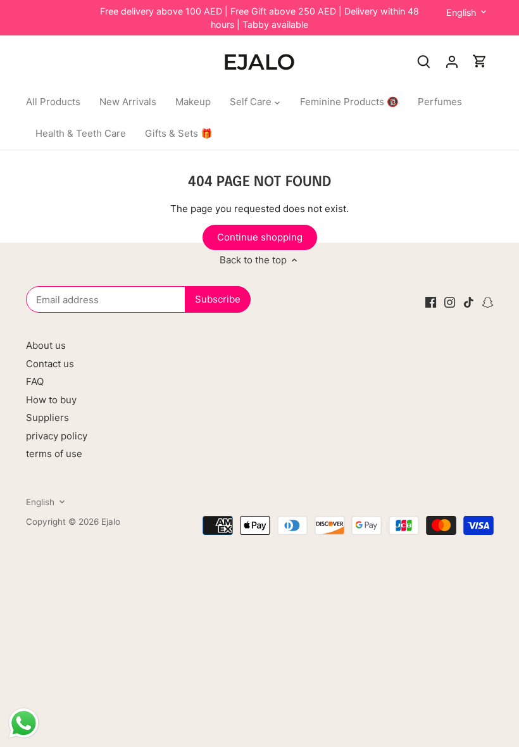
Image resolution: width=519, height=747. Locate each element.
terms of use (54, 454)
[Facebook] (430, 301)
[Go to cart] (479, 61)
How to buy (51, 400)
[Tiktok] (468, 301)
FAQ (35, 381)
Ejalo (110, 522)
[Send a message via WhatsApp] (23, 723)
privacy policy (56, 436)
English (461, 12)
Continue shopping (260, 237)
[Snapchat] (487, 301)
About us (46, 345)
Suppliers (47, 417)
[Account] (452, 61)
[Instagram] (449, 301)
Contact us (50, 364)
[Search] (424, 61)
